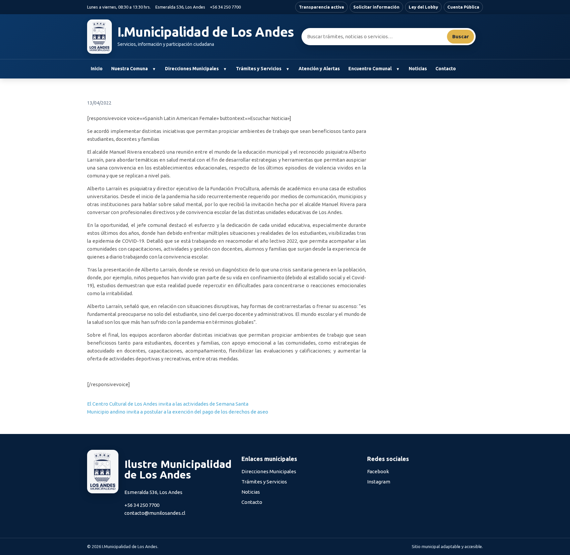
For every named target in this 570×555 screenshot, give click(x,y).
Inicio (97, 68)
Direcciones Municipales (192, 68)
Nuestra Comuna (129, 68)
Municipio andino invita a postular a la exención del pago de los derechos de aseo (177, 412)
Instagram (378, 481)
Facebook (378, 471)
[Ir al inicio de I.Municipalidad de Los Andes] (99, 36)
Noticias (418, 68)
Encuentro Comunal (370, 68)
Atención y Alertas (319, 68)
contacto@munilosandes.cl (154, 513)
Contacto (445, 68)
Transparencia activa (321, 7)
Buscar (460, 36)
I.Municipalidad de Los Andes (205, 32)
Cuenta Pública (463, 7)
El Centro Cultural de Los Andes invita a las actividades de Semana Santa (167, 404)
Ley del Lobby (423, 7)
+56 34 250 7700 (225, 7)
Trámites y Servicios (258, 68)
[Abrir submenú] (154, 69)
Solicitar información (376, 7)
